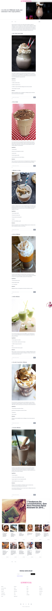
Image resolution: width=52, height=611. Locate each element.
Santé (15, 588)
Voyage (40, 594)
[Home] (12, 21)
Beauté (2, 586)
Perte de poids (3, 594)
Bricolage (2, 589)
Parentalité (40, 589)
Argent (28, 591)
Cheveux (2, 591)
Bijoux (27, 588)
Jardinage (28, 594)
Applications (15, 596)
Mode (27, 589)
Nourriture (15, 591)
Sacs (40, 586)
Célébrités (15, 589)
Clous (15, 21)
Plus (34, 97)
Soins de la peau (3, 588)
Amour (2, 596)
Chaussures (41, 591)
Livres (15, 594)
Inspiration (40, 588)
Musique (15, 586)
